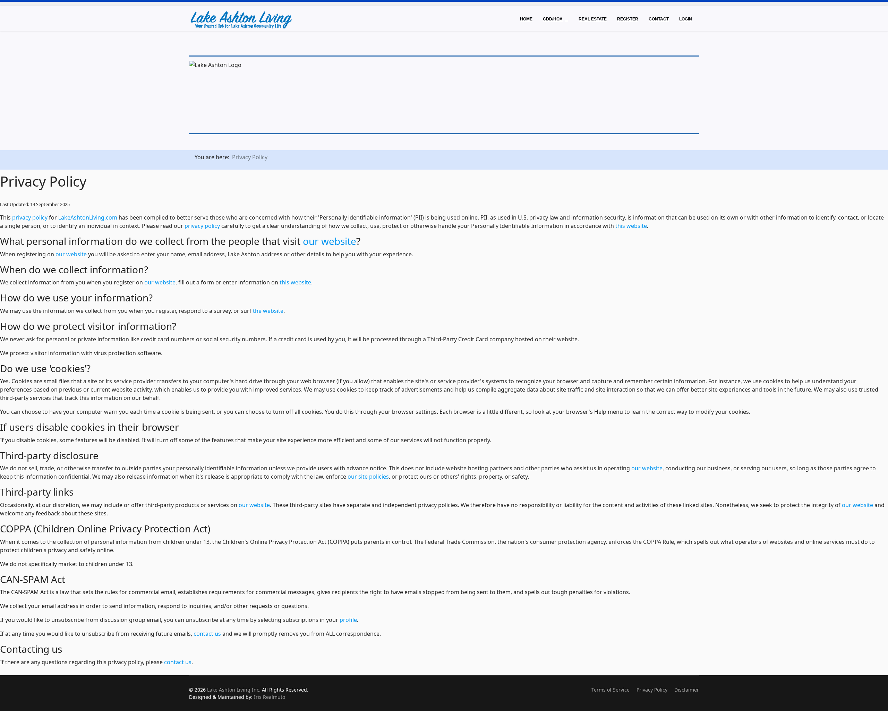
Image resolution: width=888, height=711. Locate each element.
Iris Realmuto (269, 697)
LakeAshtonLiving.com (87, 217)
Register (627, 19)
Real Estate (593, 19)
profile (348, 620)
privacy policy (30, 217)
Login (685, 19)
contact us (207, 633)
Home (526, 19)
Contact (659, 19)
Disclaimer (686, 689)
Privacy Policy (652, 689)
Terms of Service (610, 689)
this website (631, 226)
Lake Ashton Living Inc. (234, 689)
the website (268, 311)
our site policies (368, 476)
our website (329, 241)
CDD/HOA (553, 19)
